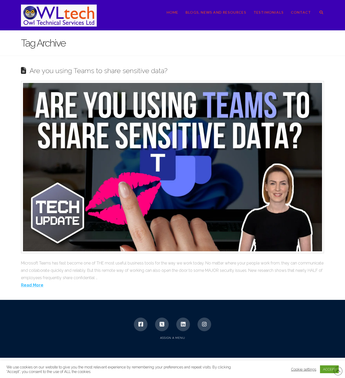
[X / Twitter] (162, 324)
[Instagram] (204, 324)
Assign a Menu (172, 338)
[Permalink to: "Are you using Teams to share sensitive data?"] (172, 167)
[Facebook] (140, 324)
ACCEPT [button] (329, 369)
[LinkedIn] (183, 324)
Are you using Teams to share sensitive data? (98, 70)
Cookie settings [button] (303, 369)
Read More (32, 285)
